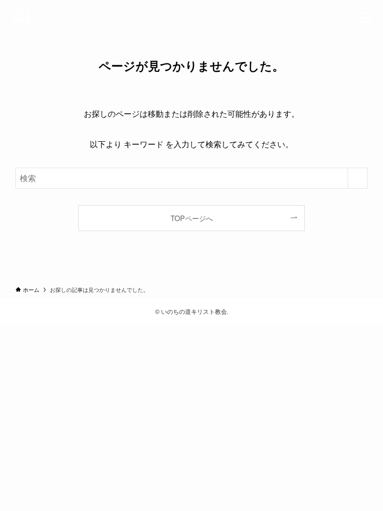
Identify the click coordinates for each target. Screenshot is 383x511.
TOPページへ (192, 218)
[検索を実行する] (358, 178)
